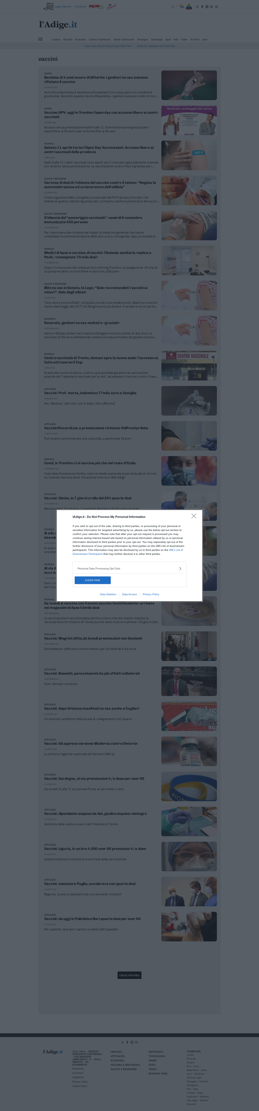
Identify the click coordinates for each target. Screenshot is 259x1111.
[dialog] (129, 555)
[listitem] (129, 569)
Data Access (129, 594)
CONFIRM (92, 580)
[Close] (195, 517)
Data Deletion (108, 594)
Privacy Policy (151, 594)
